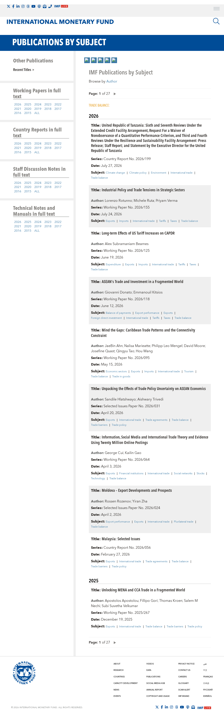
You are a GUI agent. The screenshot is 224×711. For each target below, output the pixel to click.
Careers (182, 676)
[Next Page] (114, 93)
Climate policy (138, 173)
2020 (27, 109)
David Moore (194, 346)
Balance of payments (118, 313)
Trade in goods (121, 376)
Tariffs (162, 221)
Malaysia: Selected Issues (121, 539)
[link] (87, 60)
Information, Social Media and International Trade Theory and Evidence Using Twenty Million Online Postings (149, 439)
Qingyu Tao (125, 351)
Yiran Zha (139, 501)
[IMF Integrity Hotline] (50, 6)
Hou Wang (144, 351)
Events (117, 696)
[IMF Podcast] (39, 6)
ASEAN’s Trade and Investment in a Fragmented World (142, 281)
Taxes (173, 221)
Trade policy (119, 425)
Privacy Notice (186, 664)
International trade (181, 173)
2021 (17, 109)
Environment (158, 173)
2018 (47, 109)
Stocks (200, 473)
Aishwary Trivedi (150, 399)
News (116, 690)
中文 (205, 670)
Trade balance (99, 178)
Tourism (189, 371)
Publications (153, 676)
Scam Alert (184, 690)
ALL (37, 113)
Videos (150, 664)
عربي (205, 664)
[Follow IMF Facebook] (13, 6)
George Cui (114, 453)
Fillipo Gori (149, 601)
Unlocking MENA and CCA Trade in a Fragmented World (143, 590)
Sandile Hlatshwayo (120, 399)
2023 (47, 104)
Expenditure (113, 264)
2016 (17, 113)
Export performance (147, 313)
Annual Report (154, 690)
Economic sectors (116, 371)
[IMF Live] (204, 707)
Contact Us (184, 670)
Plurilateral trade (183, 522)
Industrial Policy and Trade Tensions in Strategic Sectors (143, 190)
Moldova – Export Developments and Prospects (137, 490)
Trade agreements (156, 420)
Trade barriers (99, 425)
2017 (57, 109)
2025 (27, 104)
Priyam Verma (167, 201)
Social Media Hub (155, 683)
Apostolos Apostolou (121, 601)
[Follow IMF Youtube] (33, 6)
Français (208, 676)
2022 (57, 104)
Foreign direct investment (106, 318)
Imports (123, 221)
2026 (17, 104)
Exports (110, 221)
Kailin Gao (133, 453)
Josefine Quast (103, 351)
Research (119, 670)
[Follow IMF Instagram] (22, 6)
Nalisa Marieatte (137, 346)
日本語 (206, 683)
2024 (37, 104)
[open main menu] (217, 9)
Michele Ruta (144, 201)
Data (148, 670)
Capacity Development (126, 683)
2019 (37, 109)
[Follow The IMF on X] (8, 6)
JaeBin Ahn (114, 346)
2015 (27, 113)
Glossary (183, 683)
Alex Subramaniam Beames (127, 244)
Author (111, 81)
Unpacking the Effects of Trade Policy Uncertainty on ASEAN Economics (154, 388)
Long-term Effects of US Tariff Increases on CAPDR (138, 233)
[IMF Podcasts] (187, 707)
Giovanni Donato (118, 292)
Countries (119, 676)
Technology (98, 478)
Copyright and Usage (158, 696)
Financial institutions (131, 473)
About (117, 664)
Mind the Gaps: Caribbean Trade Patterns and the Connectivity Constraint (143, 332)
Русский (208, 690)
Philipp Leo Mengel (167, 346)
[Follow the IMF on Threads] (28, 6)
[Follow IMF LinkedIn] (17, 6)
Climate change (115, 173)
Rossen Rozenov (118, 501)
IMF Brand (183, 696)
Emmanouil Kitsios (148, 292)
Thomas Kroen (170, 601)
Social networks (183, 473)
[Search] (216, 21)
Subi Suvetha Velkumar (120, 606)
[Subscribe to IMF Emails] (44, 6)
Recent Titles (22, 69)
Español (207, 696)
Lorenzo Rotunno (118, 201)
